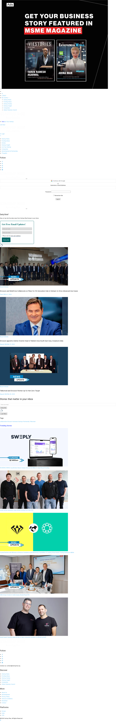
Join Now (2, 124)
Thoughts (4, 153)
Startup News (7, 99)
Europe (4, 711)
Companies (7, 108)
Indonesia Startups (17, 421)
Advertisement (6, 694)
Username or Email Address (58, 185)
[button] (58, 181)
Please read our (12, 236)
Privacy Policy (6, 696)
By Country (5, 97)
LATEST (4, 95)
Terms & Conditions (7, 698)
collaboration (3, 421)
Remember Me (58, 195)
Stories (4, 143)
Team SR (6, 294)
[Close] (26, 178)
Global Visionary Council (10, 110)
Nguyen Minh (7, 344)
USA (3, 715)
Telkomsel (32, 421)
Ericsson (9, 421)
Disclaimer (4, 700)
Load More (4, 413)
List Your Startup (8, 121)
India (3, 713)
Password (48, 192)
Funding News (8, 101)
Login (3, 133)
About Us (4, 692)
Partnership (26, 421)
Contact (4, 702)
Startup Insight (8, 106)
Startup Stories (8, 103)
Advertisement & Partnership (10, 151)
